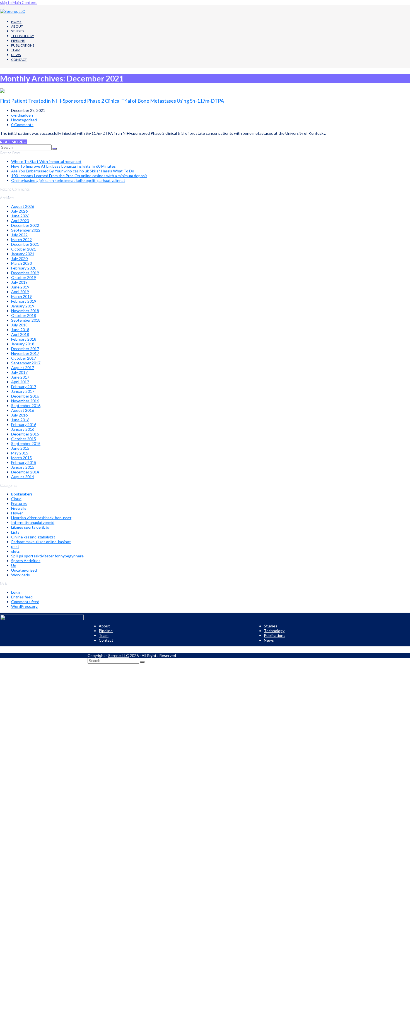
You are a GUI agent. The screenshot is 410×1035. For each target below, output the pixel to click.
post (15, 546)
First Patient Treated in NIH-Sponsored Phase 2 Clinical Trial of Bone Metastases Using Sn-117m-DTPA (112, 101)
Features (19, 503)
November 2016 (25, 400)
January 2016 (22, 429)
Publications (274, 635)
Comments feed (25, 601)
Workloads (20, 574)
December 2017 (25, 348)
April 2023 (20, 220)
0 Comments (22, 124)
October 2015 (23, 438)
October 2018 (23, 315)
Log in (16, 592)
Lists (15, 532)
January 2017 (22, 391)
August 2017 (22, 367)
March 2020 (21, 263)
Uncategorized (24, 119)
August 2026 (22, 206)
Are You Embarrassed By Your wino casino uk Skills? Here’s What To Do (72, 171)
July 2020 (19, 258)
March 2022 (21, 239)
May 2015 (19, 453)
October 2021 (23, 249)
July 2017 (19, 372)
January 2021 (22, 253)
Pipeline (106, 630)
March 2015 (21, 457)
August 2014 (22, 476)
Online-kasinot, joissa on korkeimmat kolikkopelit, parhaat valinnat (68, 180)
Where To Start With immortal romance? (46, 161)
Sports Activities (25, 560)
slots (15, 551)
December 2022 (25, 225)
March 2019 (21, 296)
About (104, 626)
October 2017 (23, 358)
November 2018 (25, 310)
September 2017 (25, 362)
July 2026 (19, 211)
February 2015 (23, 462)
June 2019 (20, 287)
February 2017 (23, 386)
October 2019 (23, 277)
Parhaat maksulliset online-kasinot (41, 541)
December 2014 (25, 472)
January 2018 (22, 343)
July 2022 (19, 234)
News (269, 640)
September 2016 (25, 405)
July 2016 (19, 415)
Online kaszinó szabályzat (33, 537)
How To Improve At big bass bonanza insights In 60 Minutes (63, 166)
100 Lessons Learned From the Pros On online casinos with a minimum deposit (79, 175)
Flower (17, 513)
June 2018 (20, 329)
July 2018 (19, 324)
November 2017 (25, 353)
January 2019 (22, 306)
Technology (274, 630)
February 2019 (23, 301)
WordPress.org (24, 606)
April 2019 (20, 291)
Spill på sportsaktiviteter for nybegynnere (47, 555)
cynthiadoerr (22, 115)
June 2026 (20, 215)
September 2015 (25, 443)
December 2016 (25, 396)
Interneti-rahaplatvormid (32, 522)
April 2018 (20, 334)
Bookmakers (22, 494)
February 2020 (23, 268)
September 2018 (25, 320)
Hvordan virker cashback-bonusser (41, 517)
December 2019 (25, 272)
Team (103, 635)
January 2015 (22, 467)
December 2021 (25, 244)
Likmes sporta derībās (30, 527)
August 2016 (22, 410)
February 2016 (23, 424)
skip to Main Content (18, 2)
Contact (106, 640)
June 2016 (20, 419)
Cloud (16, 498)
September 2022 (25, 230)
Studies (270, 626)
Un (13, 565)
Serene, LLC (118, 655)
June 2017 (20, 377)
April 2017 (20, 381)
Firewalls (18, 508)
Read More (13, 141)
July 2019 (19, 282)
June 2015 (20, 448)
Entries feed (22, 596)
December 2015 (25, 434)
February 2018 (23, 339)
